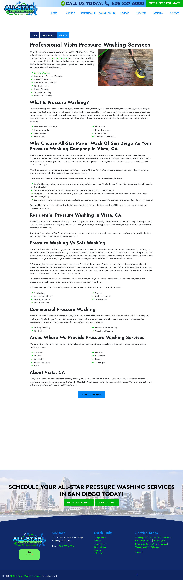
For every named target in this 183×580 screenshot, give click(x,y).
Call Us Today (107, 502)
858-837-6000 (66, 546)
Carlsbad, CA (146, 540)
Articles (97, 540)
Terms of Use (100, 547)
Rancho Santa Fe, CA (144, 544)
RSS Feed (98, 553)
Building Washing (42, 73)
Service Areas (48, 35)
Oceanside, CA (142, 547)
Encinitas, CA (159, 540)
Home (34, 35)
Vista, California (91, 394)
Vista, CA (63, 35)
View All (138, 552)
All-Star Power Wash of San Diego (25, 576)
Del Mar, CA (161, 544)
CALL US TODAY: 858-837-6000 (105, 3)
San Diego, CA (141, 537)
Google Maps (100, 537)
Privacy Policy (100, 544)
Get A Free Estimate (165, 3)
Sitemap (98, 550)
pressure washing (59, 58)
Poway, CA (154, 537)
